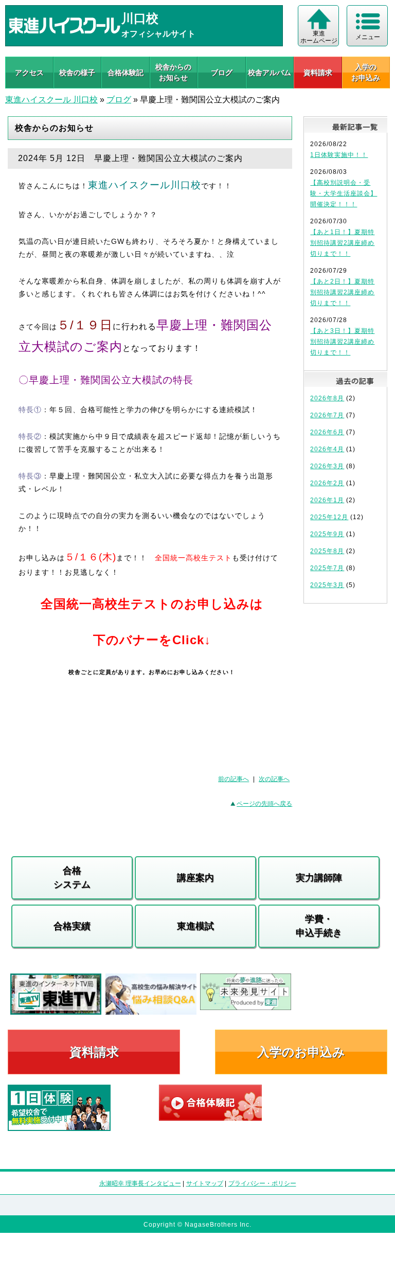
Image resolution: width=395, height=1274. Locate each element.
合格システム (72, 877)
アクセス (29, 72)
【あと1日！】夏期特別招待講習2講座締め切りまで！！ (342, 242)
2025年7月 (327, 568)
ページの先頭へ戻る (264, 803)
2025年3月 (327, 585)
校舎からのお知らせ (173, 72)
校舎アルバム (269, 72)
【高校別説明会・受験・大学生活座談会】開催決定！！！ (343, 193)
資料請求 (317, 72)
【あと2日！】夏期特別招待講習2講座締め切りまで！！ (342, 292)
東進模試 (195, 926)
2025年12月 (329, 517)
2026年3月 (327, 466)
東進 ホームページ (318, 37)
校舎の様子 (77, 72)
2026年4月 (327, 449)
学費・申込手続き (319, 926)
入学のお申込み (301, 1052)
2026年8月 (327, 398)
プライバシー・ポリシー (262, 1183)
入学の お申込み (365, 72)
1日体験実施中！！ (339, 154)
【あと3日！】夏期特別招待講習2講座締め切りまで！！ (342, 341)
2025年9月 (327, 534)
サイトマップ (204, 1183)
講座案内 (195, 878)
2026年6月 (327, 432)
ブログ (221, 72)
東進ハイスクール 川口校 (51, 99)
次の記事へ (274, 779)
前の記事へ (233, 779)
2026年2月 (327, 483)
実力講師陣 (319, 878)
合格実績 (72, 926)
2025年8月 (327, 551)
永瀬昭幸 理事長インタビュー (140, 1183)
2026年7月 (327, 415)
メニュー (367, 37)
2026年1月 (327, 500)
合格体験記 (125, 72)
